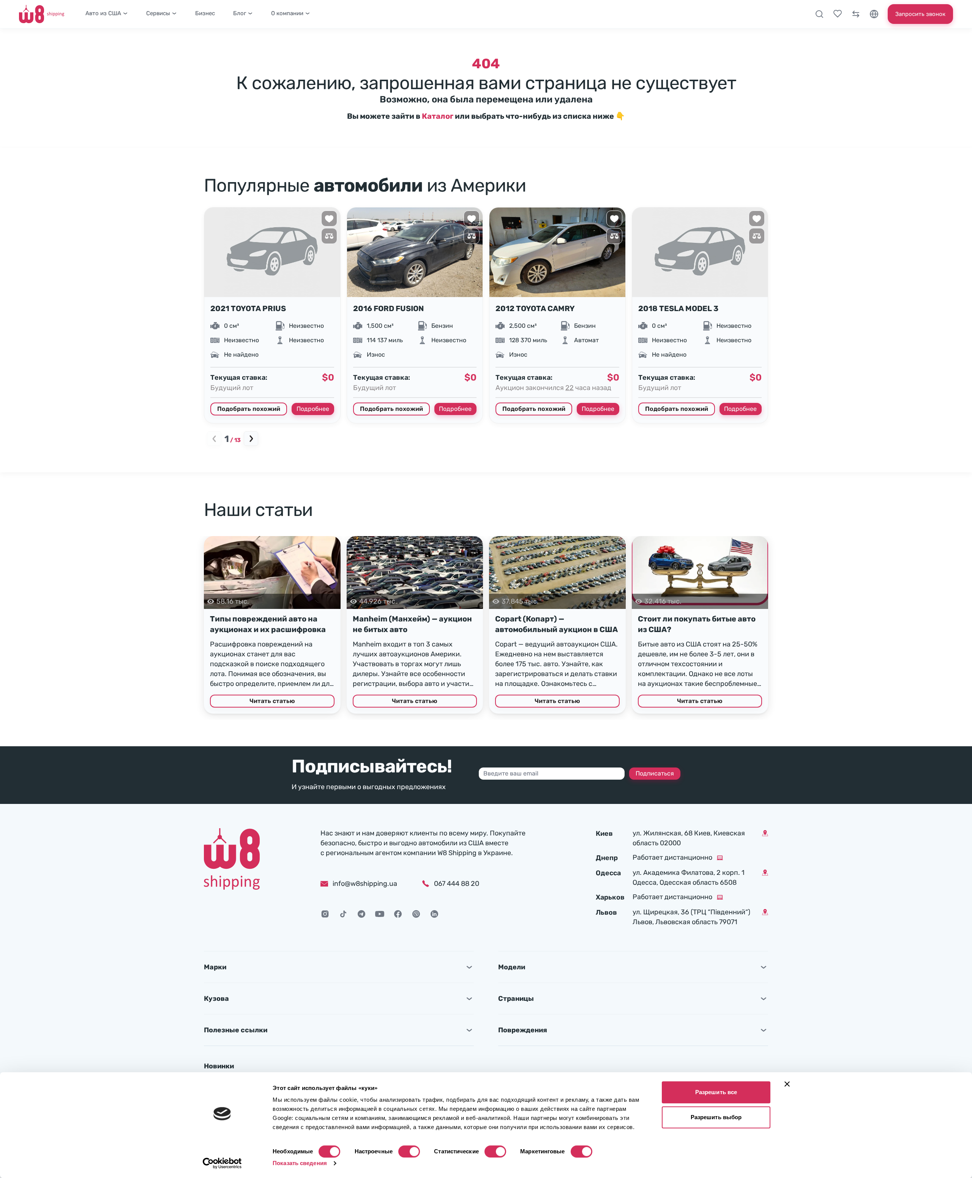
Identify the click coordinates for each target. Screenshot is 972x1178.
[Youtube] (379, 913)
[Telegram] (361, 913)
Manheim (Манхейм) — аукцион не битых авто (412, 624)
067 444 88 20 (456, 883)
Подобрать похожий (248, 408)
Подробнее (313, 408)
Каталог (437, 116)
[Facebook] (397, 913)
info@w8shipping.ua (365, 883)
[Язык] (874, 14)
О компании (287, 13)
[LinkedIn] (434, 913)
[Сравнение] (855, 14)
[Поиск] (819, 14)
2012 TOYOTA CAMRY (535, 308)
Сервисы (158, 13)
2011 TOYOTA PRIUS (818, 308)
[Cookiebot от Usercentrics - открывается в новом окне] (222, 1163)
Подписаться (655, 773)
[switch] (409, 1151)
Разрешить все (716, 1092)
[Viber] (416, 913)
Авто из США (103, 13)
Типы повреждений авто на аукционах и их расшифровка (268, 624)
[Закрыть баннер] (787, 1084)
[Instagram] (325, 913)
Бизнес (205, 13)
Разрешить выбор (716, 1117)
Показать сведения (300, 1163)
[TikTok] (343, 913)
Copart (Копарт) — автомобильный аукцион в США (556, 624)
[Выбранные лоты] (837, 14)
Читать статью (272, 701)
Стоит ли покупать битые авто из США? (697, 624)
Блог (239, 13)
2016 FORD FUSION (388, 308)
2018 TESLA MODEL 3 (678, 308)
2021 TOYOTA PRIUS (248, 308)
